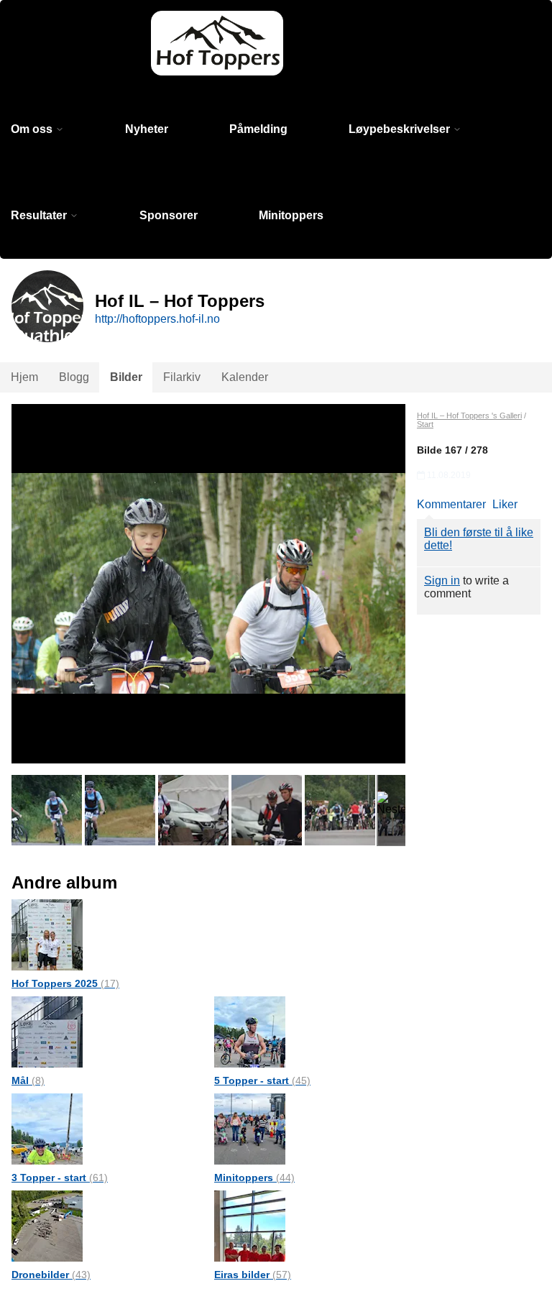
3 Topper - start (60, 1177)
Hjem (24, 377)
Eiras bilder (252, 1274)
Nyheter (146, 129)
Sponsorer (168, 215)
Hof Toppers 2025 (65, 983)
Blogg (74, 377)
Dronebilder (51, 1274)
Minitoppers (291, 215)
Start (425, 424)
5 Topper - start (262, 1080)
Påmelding (258, 129)
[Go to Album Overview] (47, 934)
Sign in (442, 580)
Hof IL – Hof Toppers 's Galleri (469, 415)
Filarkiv (182, 377)
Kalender (244, 377)
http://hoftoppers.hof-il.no (157, 319)
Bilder (126, 377)
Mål (28, 1080)
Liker (505, 504)
